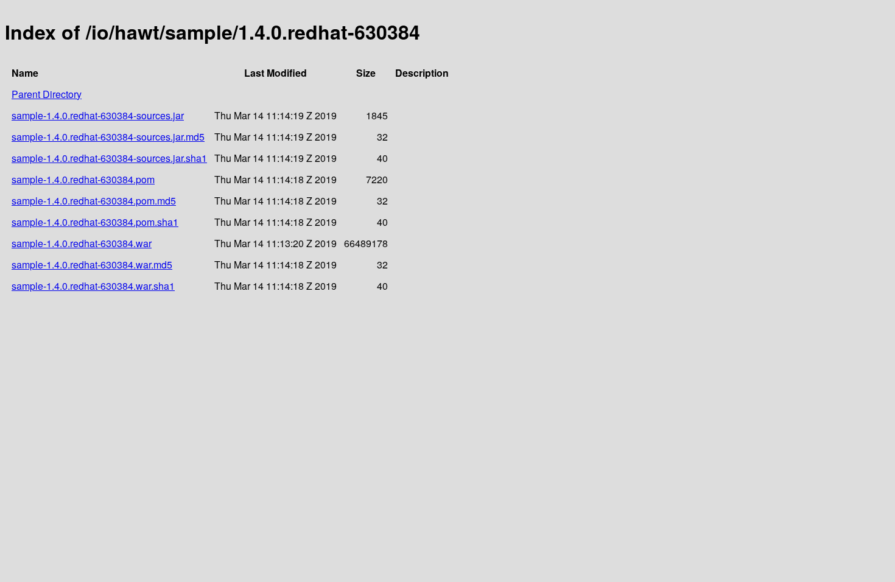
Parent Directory (47, 94)
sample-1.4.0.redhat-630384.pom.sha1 (95, 222)
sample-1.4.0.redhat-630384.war (82, 243)
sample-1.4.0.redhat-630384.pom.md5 (94, 201)
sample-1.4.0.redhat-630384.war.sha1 (93, 286)
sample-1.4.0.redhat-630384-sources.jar (98, 115)
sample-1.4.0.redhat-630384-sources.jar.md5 (108, 137)
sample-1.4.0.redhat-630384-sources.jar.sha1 (109, 158)
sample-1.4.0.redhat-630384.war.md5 (92, 265)
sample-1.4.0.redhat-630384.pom (83, 179)
